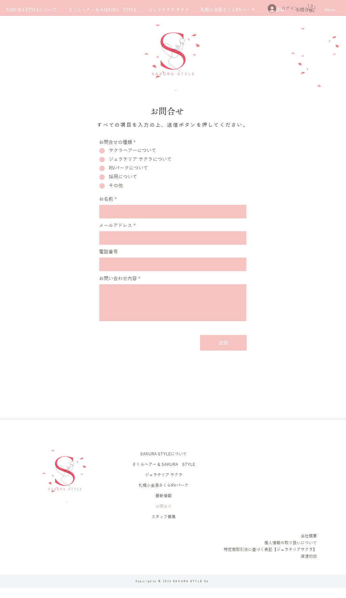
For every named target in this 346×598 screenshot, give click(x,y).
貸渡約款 (309, 556)
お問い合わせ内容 (118, 279)
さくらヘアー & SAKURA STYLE (163, 464)
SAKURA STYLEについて (163, 454)
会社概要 (309, 536)
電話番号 (108, 252)
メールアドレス (115, 225)
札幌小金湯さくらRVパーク (164, 485)
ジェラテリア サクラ (163, 475)
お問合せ (163, 506)
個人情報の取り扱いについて (290, 543)
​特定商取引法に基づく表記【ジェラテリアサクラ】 (270, 549)
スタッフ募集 (163, 517)
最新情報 (163, 496)
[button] (312, 8)
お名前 (106, 199)
